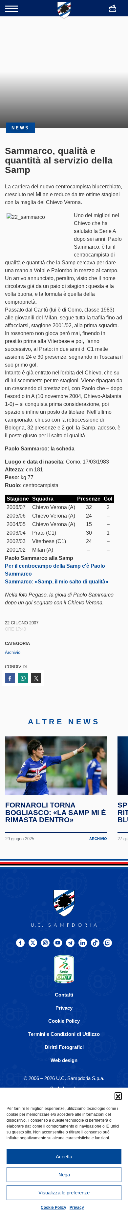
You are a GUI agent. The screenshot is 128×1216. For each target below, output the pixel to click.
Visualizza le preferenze (64, 1192)
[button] (118, 1095)
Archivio (12, 652)
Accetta (64, 1156)
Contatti (64, 995)
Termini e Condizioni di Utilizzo (64, 1034)
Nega (64, 1174)
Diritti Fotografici (64, 1047)
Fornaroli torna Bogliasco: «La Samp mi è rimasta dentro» (55, 812)
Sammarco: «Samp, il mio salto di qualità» (56, 581)
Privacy (77, 1207)
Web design (64, 1060)
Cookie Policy (53, 1207)
